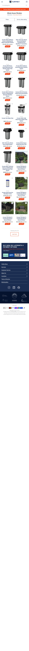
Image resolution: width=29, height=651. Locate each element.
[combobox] (14, 5)
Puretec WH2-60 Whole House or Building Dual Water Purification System (8, 41)
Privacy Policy (14, 311)
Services (3, 267)
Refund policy (4, 282)
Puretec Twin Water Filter (7, 118)
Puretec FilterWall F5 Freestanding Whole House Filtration (7, 219)
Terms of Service (5, 279)
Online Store (9, 14)
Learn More (6, 250)
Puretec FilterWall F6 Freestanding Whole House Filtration (21, 168)
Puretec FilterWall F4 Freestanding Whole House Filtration (21, 194)
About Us (3, 273)
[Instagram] (9, 287)
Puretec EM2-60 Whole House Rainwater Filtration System (21, 67)
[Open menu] (2, 2)
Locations (3, 276)
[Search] (26, 5)
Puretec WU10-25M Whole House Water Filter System (21, 119)
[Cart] (27, 2)
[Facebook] (19, 287)
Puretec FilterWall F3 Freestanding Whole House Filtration (21, 219)
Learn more (23, 9)
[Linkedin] (14, 287)
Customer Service (5, 270)
